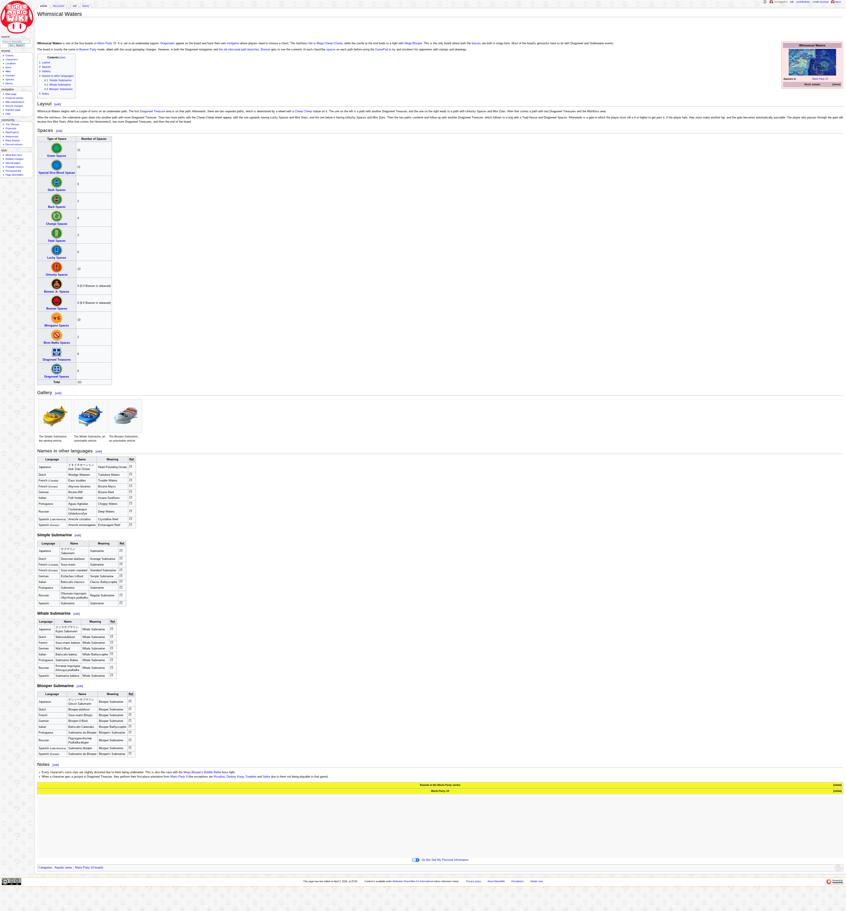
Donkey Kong (235, 776)
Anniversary (12, 136)
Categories (45, 867)
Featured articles (15, 98)
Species (10, 79)
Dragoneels (167, 43)
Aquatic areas (63, 867)
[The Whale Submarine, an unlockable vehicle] (90, 415)
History (85, 6)
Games (9, 55)
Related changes (15, 159)
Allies (8, 71)
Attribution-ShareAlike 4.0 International (412, 881)
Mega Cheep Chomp (330, 43)
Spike (266, 776)
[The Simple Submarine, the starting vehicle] (55, 415)
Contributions (803, 1)
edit (57, 104)
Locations (11, 63)
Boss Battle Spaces (57, 342)
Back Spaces (56, 206)
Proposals (11, 128)
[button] (836, 84)
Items (8, 67)
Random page (13, 110)
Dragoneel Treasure (152, 111)
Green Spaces (56, 155)
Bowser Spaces (56, 308)
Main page (11, 94)
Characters (12, 59)
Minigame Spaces (57, 325)
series (448, 785)
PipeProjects (12, 132)
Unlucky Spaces (57, 274)
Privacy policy (473, 881)
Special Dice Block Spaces (57, 172)
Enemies (10, 75)
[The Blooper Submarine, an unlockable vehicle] (125, 415)
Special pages (13, 163)
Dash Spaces (56, 190)
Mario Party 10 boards (89, 867)
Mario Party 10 (820, 78)
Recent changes (14, 106)
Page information (14, 174)
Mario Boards (13, 140)
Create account (821, 1)
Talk (792, 1)
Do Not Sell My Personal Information (445, 859)
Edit (74, 6)
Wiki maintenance (15, 102)
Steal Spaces (56, 240)
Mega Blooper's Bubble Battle (202, 772)
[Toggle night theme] (764, 2)
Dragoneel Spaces (56, 376)
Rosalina (219, 776)
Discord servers (14, 144)
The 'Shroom (12, 124)
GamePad (381, 49)
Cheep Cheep (303, 111)
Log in (838, 1)
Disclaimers (517, 881)
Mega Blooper (413, 43)
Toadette (250, 776)
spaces (331, 49)
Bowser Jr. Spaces (56, 291)
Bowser (265, 49)
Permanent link (13, 171)
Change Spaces (56, 223)
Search (5, 36)
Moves (9, 83)
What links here (14, 155)
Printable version (14, 167)
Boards (424, 785)
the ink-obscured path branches (239, 49)
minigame (233, 43)
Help (8, 113)
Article (43, 6)
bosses (476, 43)
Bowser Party (87, 49)
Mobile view (537, 881)
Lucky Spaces (56, 257)
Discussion (58, 6)
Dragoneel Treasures (57, 359)
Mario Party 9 (178, 776)
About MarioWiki (496, 881)
